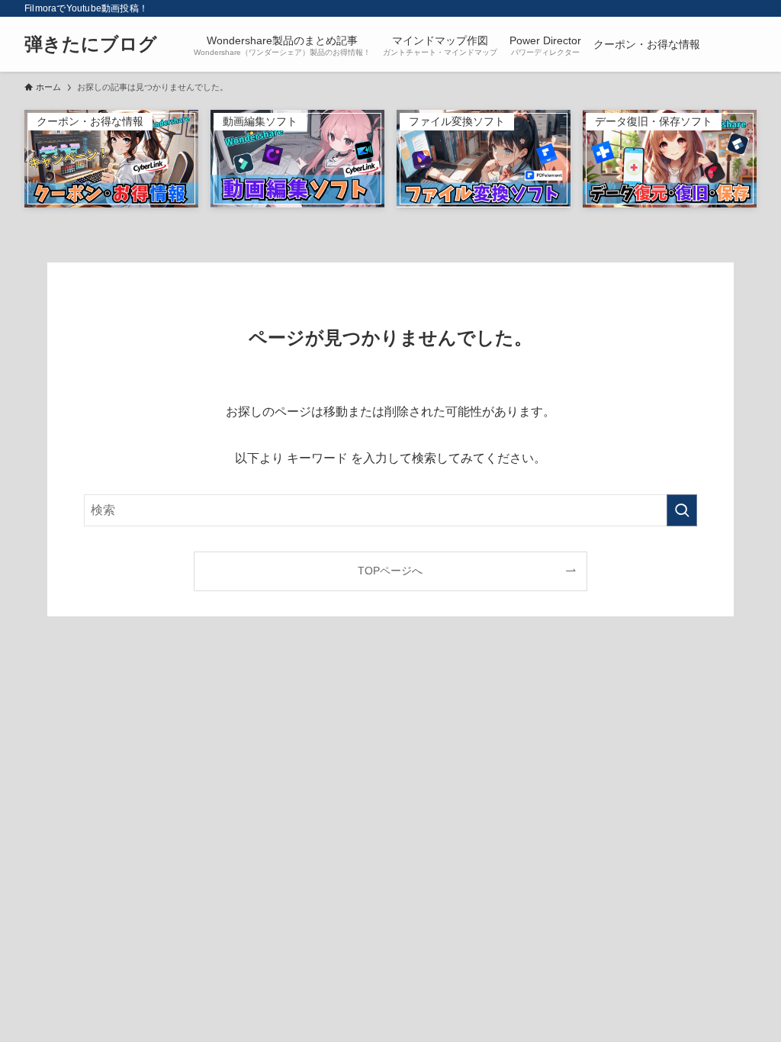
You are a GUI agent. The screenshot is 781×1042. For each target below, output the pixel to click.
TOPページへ (390, 570)
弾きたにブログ (90, 44)
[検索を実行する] (682, 510)
